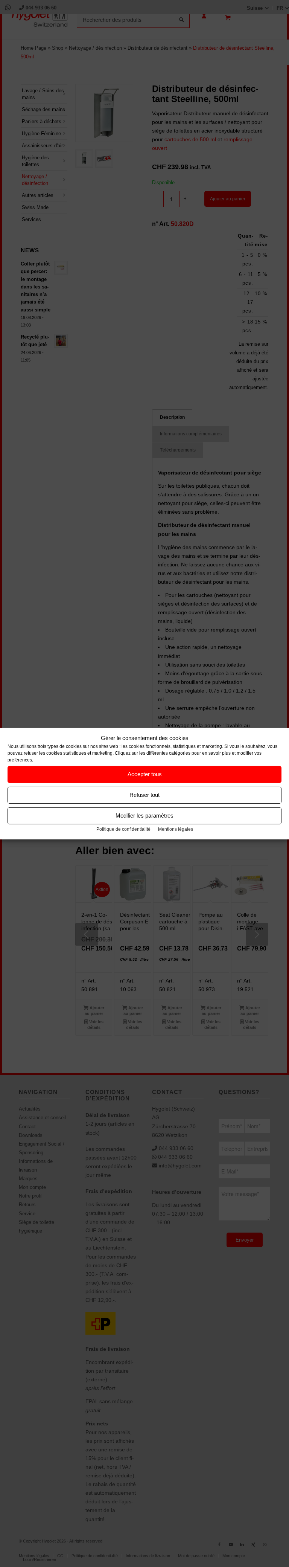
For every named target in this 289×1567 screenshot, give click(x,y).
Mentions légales (175, 829)
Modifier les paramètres (144, 815)
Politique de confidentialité (123, 829)
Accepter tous (145, 774)
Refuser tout (144, 795)
